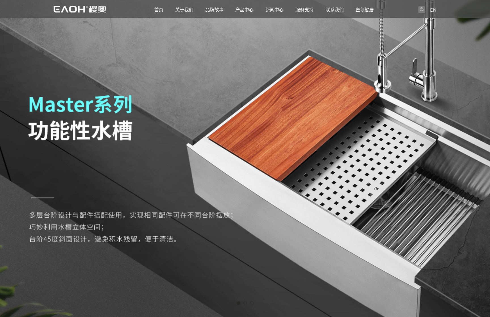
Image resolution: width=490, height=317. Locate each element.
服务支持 (304, 9)
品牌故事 (214, 9)
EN (433, 10)
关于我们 (184, 9)
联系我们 (335, 9)
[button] (238, 303)
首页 (158, 9)
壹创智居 (365, 9)
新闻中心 (274, 9)
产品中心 (244, 9)
